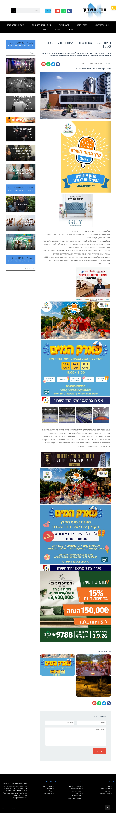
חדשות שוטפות (64, 25)
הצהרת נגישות (105, 793)
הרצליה (45, 29)
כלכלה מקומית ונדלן (74, 798)
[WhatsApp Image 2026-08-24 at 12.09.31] (75, 352)
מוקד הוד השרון (46, 786)
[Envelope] (57, 11)
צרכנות (78, 793)
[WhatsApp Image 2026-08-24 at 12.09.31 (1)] (75, 520)
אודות (108, 786)
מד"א (50, 791)
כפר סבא (70, 29)
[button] (113, 8)
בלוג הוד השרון (76, 796)
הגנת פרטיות (105, 788)
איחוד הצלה (48, 793)
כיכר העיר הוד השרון (102, 25)
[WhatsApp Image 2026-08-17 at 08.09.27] (75, 606)
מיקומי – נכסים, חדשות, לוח (41, 25)
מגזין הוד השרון (82, 25)
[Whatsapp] (63, 11)
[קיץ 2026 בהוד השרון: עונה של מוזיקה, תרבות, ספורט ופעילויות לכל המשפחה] (86, 157)
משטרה (49, 788)
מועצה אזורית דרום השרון (15, 25)
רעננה (57, 29)
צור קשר (107, 791)
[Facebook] (69, 11)
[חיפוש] (13, 10)
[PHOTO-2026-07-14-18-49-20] (93, 284)
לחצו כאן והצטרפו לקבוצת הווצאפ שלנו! (93, 68)
